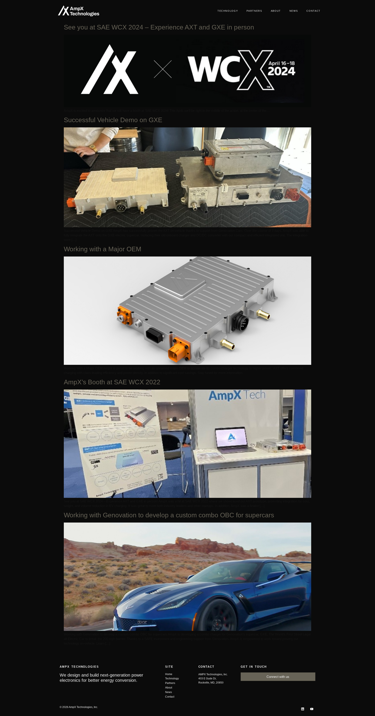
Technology (227, 11)
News (293, 11)
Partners (254, 11)
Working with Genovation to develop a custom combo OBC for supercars (169, 515)
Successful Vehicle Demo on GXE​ (113, 119)
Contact (313, 11)
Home (168, 674)
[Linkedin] (302, 709)
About (276, 11)
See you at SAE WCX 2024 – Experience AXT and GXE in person (159, 27)
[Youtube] (311, 709)
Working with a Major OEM (102, 249)
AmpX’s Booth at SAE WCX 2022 (112, 382)
